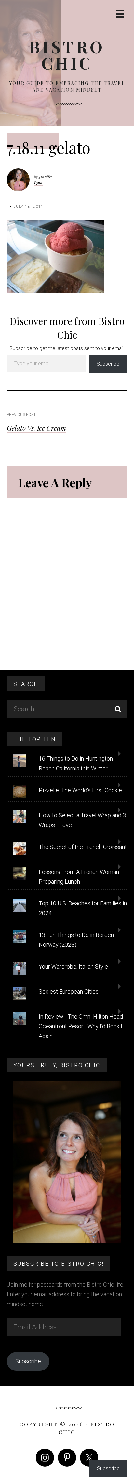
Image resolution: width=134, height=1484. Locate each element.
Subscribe (108, 364)
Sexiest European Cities (69, 991)
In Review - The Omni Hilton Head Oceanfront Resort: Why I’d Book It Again (81, 1026)
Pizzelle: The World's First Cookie (80, 790)
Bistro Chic (67, 55)
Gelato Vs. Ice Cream (36, 427)
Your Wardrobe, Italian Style (73, 966)
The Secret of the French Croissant (83, 846)
